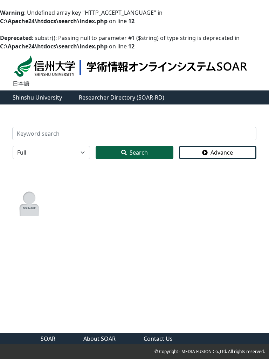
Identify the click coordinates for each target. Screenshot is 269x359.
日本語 (21, 83)
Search (139, 152)
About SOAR (99, 339)
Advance (222, 152)
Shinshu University (37, 97)
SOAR (48, 339)
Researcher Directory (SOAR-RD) (121, 97)
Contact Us (158, 339)
